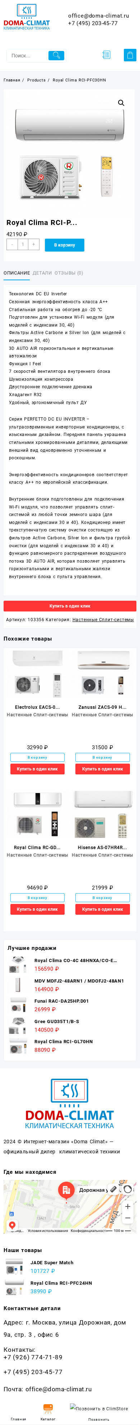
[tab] (18, 273)
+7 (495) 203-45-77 (92, 23)
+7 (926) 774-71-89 (33, 1357)
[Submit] (56, 55)
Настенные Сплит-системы (103, 619)
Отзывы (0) (69, 273)
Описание (17, 273)
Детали (42, 273)
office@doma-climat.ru (98, 16)
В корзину (64, 245)
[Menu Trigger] (106, 55)
